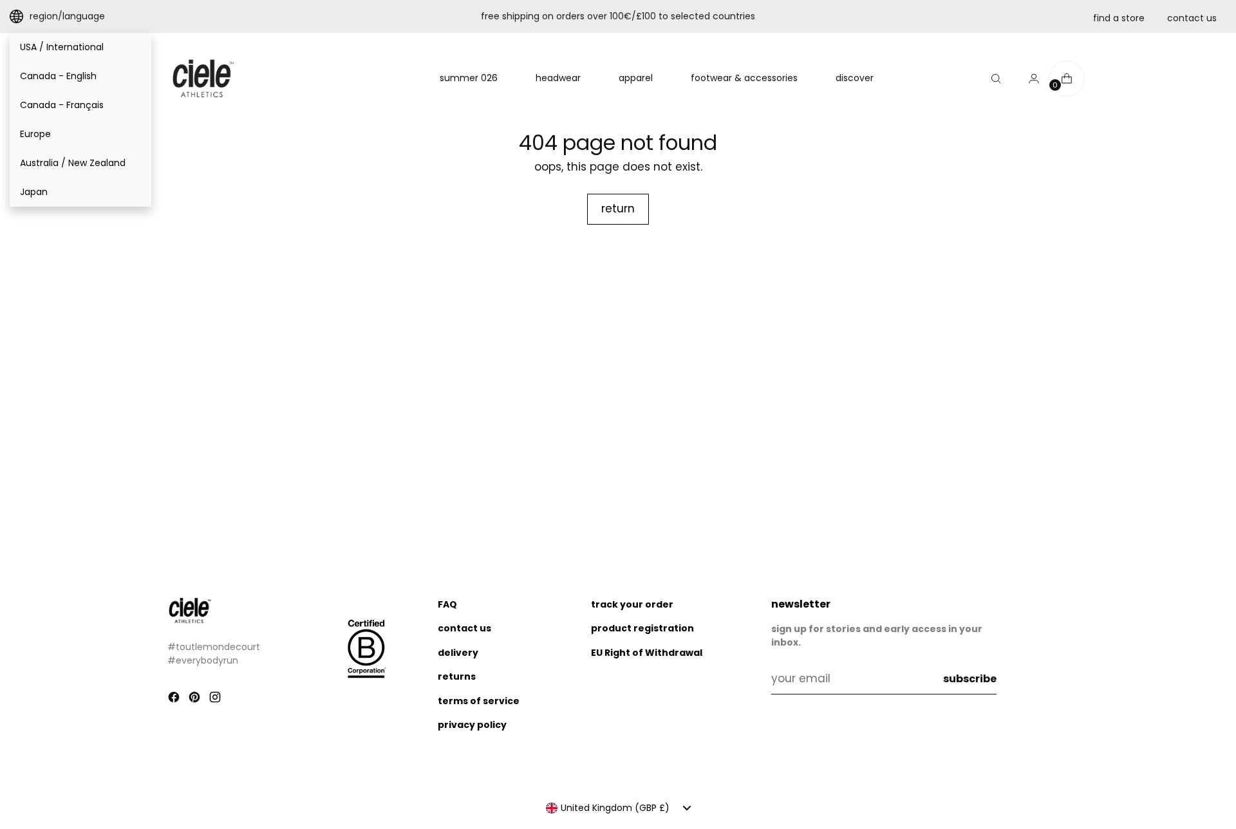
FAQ (447, 604)
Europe (35, 133)
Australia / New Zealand (73, 162)
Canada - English (58, 76)
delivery (458, 652)
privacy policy (472, 724)
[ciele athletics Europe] (202, 78)
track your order (632, 604)
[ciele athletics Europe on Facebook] (175, 700)
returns (457, 676)
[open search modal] (996, 78)
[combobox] (618, 808)
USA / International (62, 47)
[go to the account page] (1029, 78)
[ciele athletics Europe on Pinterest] (195, 700)
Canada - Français (62, 104)
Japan (34, 191)
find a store (1119, 18)
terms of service (479, 700)
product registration (642, 628)
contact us (1192, 18)
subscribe (970, 678)
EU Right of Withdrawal (646, 652)
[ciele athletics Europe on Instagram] (216, 700)
